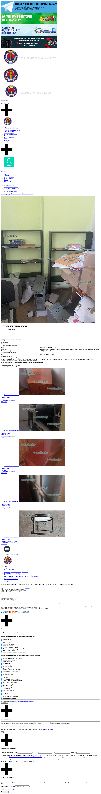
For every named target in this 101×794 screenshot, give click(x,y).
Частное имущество (9, 133)
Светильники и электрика (10, 682)
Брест (2, 600)
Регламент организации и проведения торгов (16, 572)
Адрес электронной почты (8, 723)
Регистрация (4, 103)
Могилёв (14, 600)
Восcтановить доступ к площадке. (19, 726)
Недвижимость (7, 639)
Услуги (6, 138)
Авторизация (11, 789)
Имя (54, 752)
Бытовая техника (7, 661)
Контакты (6, 141)
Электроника (6, 663)
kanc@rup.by (27, 588)
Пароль (32, 723)
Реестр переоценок (9, 131)
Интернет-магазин (9, 136)
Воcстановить (4, 791)
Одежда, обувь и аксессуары (10, 671)
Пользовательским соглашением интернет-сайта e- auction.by (26, 759)
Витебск (4, 600)
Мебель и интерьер (8, 666)
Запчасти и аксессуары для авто (11, 669)
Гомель (8, 600)
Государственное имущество (11, 134)
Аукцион (6, 175)
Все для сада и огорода (9, 684)
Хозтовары (5, 695)
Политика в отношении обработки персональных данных (19, 575)
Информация (7, 140)
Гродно (11, 600)
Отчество (72, 752)
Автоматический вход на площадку (60, 723)
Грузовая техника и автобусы (10, 647)
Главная (6, 127)
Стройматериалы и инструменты (11, 679)
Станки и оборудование (9, 644)
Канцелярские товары (8, 676)
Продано (3, 340)
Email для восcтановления (8, 786)
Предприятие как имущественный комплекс (14, 652)
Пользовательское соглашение (12, 573)
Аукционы (7, 568)
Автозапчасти (6, 688)
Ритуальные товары (8, 674)
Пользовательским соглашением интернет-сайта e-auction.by (25, 757)
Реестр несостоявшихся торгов (12, 130)
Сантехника (6, 677)
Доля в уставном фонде (9, 650)
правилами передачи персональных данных (22, 701)
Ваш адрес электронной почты (9, 752)
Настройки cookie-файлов (11, 579)
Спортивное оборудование (10, 687)
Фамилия (34, 752)
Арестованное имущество (11, 128)
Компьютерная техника (9, 660)
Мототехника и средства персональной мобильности (17, 649)
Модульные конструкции (9, 698)
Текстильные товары (8, 690)
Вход (9, 103)
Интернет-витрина (9, 137)
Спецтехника (6, 642)
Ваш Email (3, 632)
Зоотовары (5, 693)
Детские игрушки (7, 685)
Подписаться (4, 702)
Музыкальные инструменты (10, 696)
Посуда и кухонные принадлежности (12, 680)
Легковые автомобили (9, 641)
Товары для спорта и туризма (10, 672)
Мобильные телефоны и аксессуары (12, 658)
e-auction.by (16, 595)
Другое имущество (8, 645)
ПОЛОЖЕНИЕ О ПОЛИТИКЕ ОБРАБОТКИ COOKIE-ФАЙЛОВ (21, 576)
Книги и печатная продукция (10, 691)
